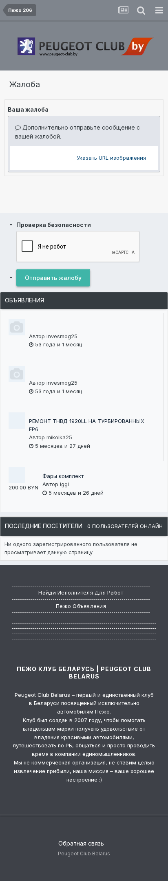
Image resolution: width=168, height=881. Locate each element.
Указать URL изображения (111, 157)
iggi (64, 484)
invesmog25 (61, 336)
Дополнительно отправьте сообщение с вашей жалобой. (77, 132)
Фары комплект (63, 476)
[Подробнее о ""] (17, 327)
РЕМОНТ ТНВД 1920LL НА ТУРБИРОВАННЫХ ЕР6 (86, 425)
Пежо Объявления (81, 606)
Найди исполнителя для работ (80, 592)
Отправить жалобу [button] (53, 277)
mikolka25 (59, 437)
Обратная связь (81, 843)
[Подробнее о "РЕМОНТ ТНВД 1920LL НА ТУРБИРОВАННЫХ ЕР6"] (17, 420)
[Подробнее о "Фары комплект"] (17, 475)
